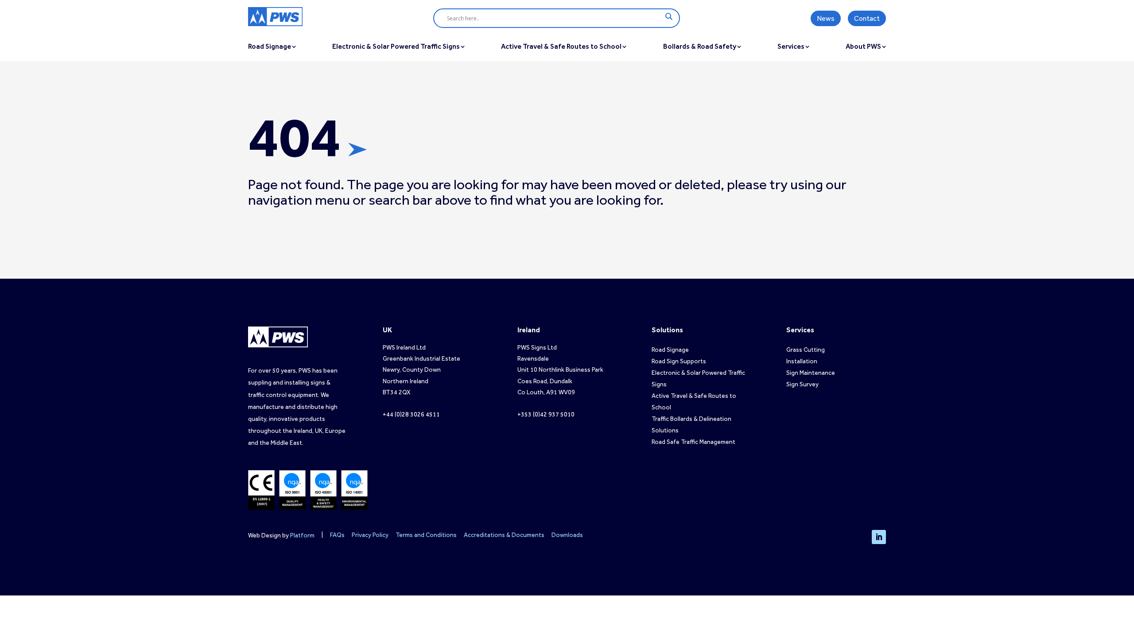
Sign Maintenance (810, 373)
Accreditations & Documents (504, 535)
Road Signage (670, 350)
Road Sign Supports (679, 361)
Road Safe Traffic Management (693, 442)
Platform (302, 535)
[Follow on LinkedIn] (879, 537)
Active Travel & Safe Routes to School (561, 46)
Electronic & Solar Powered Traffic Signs (396, 46)
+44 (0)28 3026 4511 (411, 414)
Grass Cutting (805, 350)
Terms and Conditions (426, 535)
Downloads (567, 535)
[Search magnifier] (668, 16)
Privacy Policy (370, 535)
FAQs (337, 535)
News (826, 18)
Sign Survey (802, 384)
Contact (867, 18)
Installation (801, 361)
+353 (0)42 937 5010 (546, 414)
